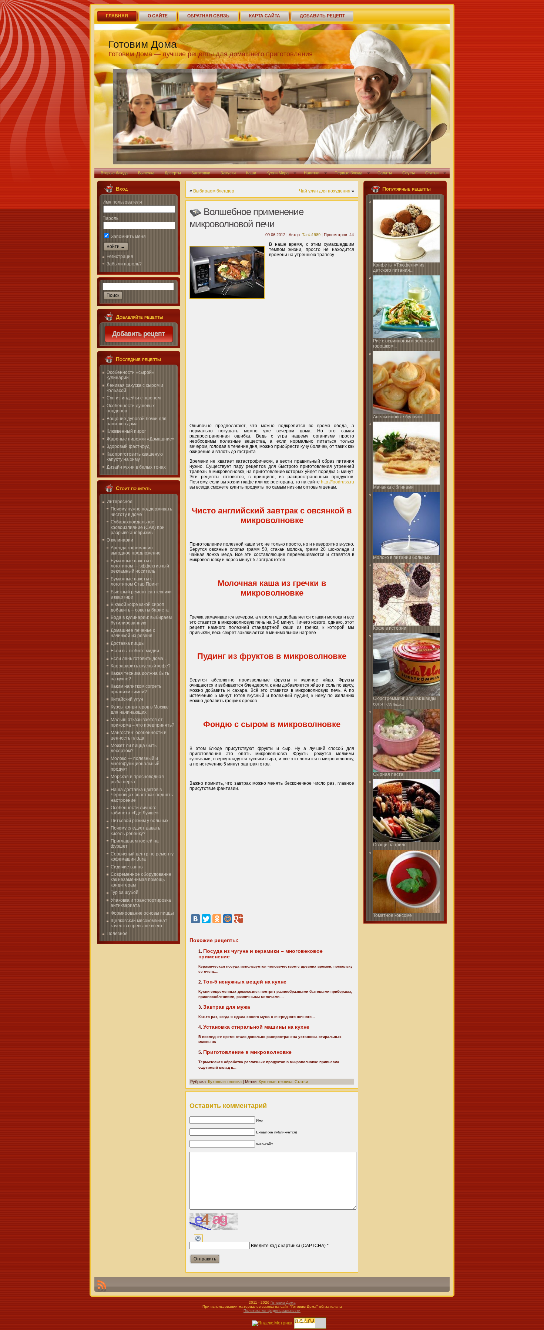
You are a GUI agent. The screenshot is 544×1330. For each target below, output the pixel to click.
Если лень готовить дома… (139, 658)
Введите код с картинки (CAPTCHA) (288, 1245)
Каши (251, 173)
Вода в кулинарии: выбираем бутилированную (141, 620)
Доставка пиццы (128, 643)
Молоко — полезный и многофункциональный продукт (135, 764)
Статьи (432, 173)
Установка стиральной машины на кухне (256, 1027)
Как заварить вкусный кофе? (141, 666)
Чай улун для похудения (324, 191)
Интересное (119, 501)
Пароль (110, 218)
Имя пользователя (122, 202)
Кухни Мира (277, 173)
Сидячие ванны (127, 867)
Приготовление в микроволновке (247, 1052)
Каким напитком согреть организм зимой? (136, 689)
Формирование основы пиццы (142, 913)
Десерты (173, 173)
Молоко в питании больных (401, 557)
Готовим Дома (142, 44)
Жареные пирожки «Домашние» (141, 439)
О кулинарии (120, 540)
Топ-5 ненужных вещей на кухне (244, 982)
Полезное (117, 933)
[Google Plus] (238, 918)
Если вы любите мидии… (137, 650)
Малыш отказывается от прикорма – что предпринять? (142, 722)
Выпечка (146, 173)
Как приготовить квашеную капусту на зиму (135, 457)
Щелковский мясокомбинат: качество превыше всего (139, 923)
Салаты (384, 173)
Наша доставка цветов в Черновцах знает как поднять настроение (142, 795)
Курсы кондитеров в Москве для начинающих (140, 709)
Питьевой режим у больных (139, 820)
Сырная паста (388, 774)
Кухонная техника (225, 1081)
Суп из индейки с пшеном (134, 398)
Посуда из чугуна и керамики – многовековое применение (260, 953)
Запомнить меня (128, 236)
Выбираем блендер (213, 191)
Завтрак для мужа (226, 1007)
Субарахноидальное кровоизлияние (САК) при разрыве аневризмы (138, 527)
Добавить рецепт (139, 334)
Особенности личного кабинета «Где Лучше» (135, 810)
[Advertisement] (271, 361)
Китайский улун (127, 699)
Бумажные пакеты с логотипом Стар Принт (135, 581)
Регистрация (120, 256)
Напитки (311, 173)
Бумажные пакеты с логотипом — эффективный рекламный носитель (140, 566)
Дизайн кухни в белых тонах (136, 467)
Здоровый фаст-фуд (128, 446)
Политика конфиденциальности (272, 1311)
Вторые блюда (114, 173)
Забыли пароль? (124, 264)
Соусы (408, 173)
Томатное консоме (392, 915)
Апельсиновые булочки (397, 416)
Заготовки (200, 173)
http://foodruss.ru (337, 482)
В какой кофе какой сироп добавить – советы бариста (140, 607)
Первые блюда (348, 173)
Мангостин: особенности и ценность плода (139, 735)
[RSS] (101, 1286)
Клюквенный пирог (126, 431)
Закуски (228, 173)
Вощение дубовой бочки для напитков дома (137, 421)
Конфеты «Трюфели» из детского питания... (398, 267)
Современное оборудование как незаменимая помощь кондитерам (141, 880)
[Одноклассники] (216, 918)
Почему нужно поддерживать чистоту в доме (141, 511)
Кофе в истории (389, 628)
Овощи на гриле (390, 844)
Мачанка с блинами (393, 487)
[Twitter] (206, 918)
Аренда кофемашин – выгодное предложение (136, 550)
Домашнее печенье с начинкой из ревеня (133, 633)
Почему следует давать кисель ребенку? (135, 830)
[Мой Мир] (227, 918)
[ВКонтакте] (195, 918)
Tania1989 (311, 234)
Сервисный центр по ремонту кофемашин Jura (142, 856)
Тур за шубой (124, 892)
